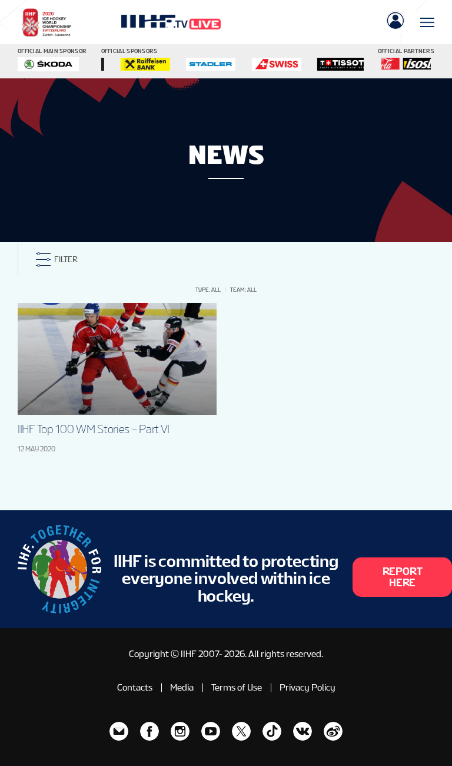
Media (182, 687)
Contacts (134, 687)
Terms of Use (236, 687)
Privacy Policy (307, 687)
